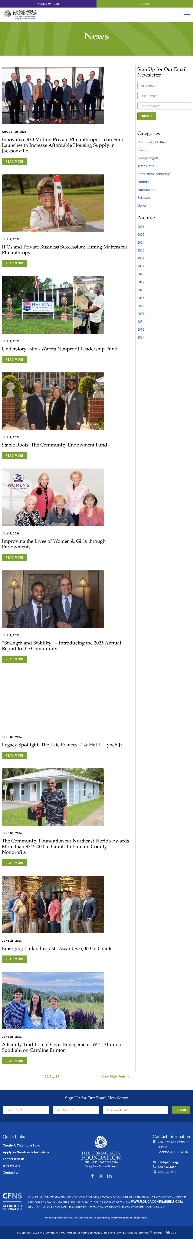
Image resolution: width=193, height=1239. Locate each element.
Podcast (143, 182)
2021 (140, 266)
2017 (140, 298)
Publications (146, 190)
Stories (141, 205)
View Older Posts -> (115, 1076)
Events (142, 150)
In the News (145, 166)
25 (57, 1076)
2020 (140, 274)
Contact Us (11, 1172)
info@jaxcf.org (168, 1162)
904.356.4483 (167, 1167)
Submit (146, 116)
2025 (140, 234)
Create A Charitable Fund (21, 1145)
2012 (140, 329)
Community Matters (151, 142)
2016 (140, 306)
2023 (140, 250)
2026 (140, 227)
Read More (15, 161)
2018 (140, 290)
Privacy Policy (110, 1217)
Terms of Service (132, 1217)
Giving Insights (147, 158)
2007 (140, 337)
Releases (143, 197)
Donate (145, 3)
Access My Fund (48, 3)
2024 (140, 242)
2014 (140, 321)
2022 (140, 258)
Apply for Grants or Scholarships (26, 1152)
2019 (140, 282)
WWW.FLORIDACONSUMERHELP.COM (157, 1201)
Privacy (170, 1232)
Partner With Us (13, 1159)
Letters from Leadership (153, 174)
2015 (140, 314)
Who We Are (11, 1165)
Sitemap (156, 1232)
